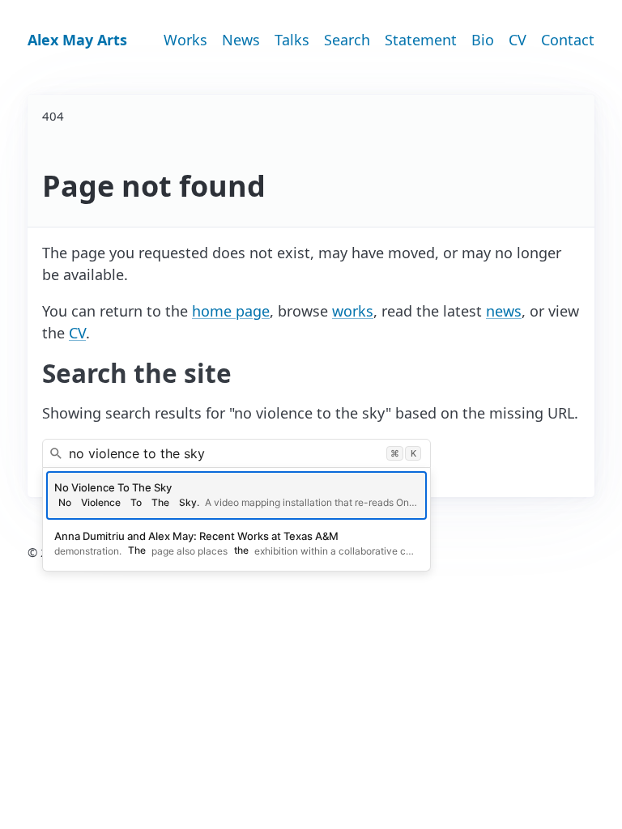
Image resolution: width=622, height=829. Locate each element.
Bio (482, 39)
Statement (421, 39)
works (352, 311)
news (504, 311)
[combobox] (236, 453)
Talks (292, 39)
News (241, 39)
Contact (567, 39)
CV (517, 39)
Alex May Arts (77, 39)
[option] (236, 495)
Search (347, 39)
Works (185, 39)
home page (231, 311)
